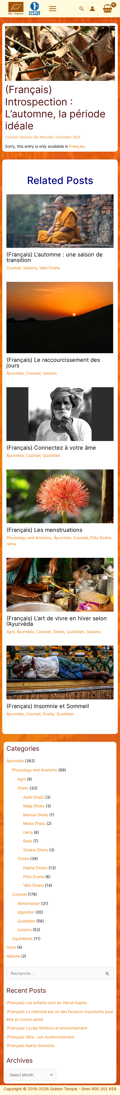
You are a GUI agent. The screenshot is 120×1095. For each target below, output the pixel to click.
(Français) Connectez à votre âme (51, 447)
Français (77, 146)
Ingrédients (22, 938)
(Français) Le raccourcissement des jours (53, 363)
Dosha (58, 631)
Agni (10, 631)
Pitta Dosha (100, 537)
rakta (11, 543)
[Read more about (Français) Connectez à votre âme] (60, 413)
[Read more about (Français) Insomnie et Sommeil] (60, 672)
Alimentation (29, 903)
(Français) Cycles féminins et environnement (46, 1028)
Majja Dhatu (34, 805)
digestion (26, 912)
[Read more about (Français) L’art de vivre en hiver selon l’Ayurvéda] (60, 584)
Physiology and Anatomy (29, 537)
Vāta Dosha (49, 267)
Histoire (13, 956)
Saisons (26, 137)
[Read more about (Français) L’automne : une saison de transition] (60, 220)
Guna (11, 947)
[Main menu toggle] (53, 9)
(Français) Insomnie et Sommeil (47, 706)
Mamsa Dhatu (35, 814)
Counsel (11, 137)
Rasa (27, 841)
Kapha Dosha (35, 867)
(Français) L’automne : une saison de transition (54, 257)
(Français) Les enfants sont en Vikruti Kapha (46, 1002)
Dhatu (23, 788)
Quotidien (51, 455)
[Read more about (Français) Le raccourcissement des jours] (60, 317)
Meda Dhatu (34, 823)
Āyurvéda (15, 373)
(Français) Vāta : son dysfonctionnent (40, 1037)
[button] (81, 8)
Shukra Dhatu (35, 849)
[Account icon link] (92, 8)
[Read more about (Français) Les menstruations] (60, 495)
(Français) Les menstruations (44, 530)
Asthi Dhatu (33, 797)
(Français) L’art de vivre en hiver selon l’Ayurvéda (56, 621)
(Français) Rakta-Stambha (30, 1045)
